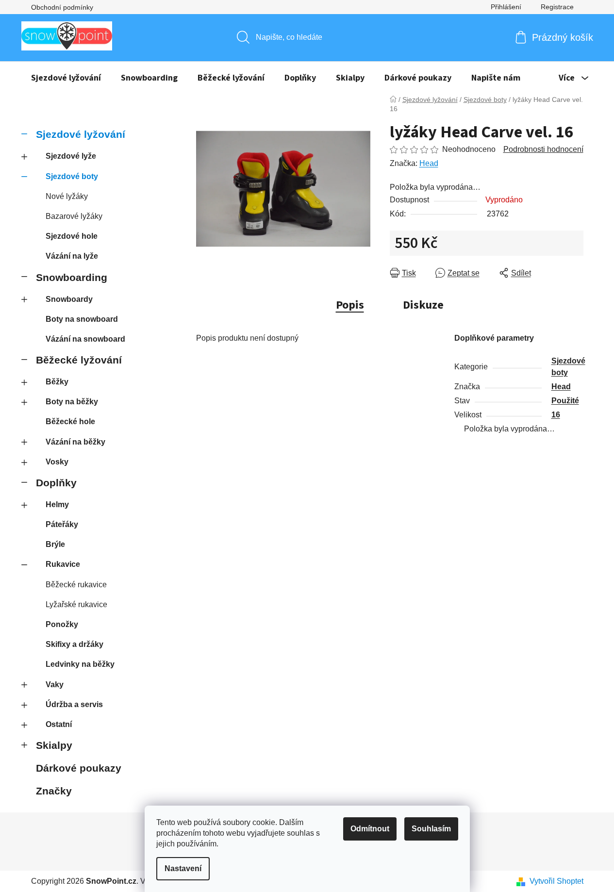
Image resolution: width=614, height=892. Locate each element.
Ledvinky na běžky (80, 664)
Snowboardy (69, 299)
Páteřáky (62, 524)
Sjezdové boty (72, 176)
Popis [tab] (350, 305)
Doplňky (56, 482)
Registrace (557, 7)
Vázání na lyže (72, 256)
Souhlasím (431, 829)
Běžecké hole (70, 421)
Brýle (55, 544)
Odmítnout (369, 829)
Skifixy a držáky (74, 644)
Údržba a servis (74, 704)
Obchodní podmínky (62, 7)
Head (428, 163)
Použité (565, 400)
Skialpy (54, 745)
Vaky (55, 684)
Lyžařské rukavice (76, 604)
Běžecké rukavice (76, 584)
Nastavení (183, 868)
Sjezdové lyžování (80, 134)
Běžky (57, 382)
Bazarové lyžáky (74, 216)
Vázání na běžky (75, 442)
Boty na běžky (72, 401)
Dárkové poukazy (78, 768)
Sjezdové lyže (71, 156)
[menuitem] (66, 78)
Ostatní (59, 724)
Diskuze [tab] (423, 305)
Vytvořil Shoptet (556, 881)
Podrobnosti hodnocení (543, 149)
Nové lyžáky (67, 196)
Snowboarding (71, 277)
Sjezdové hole (72, 236)
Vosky (57, 462)
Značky (54, 790)
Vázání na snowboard (85, 339)
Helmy (57, 504)
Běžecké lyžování (79, 359)
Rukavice (63, 564)
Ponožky (62, 624)
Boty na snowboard (82, 319)
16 (555, 415)
